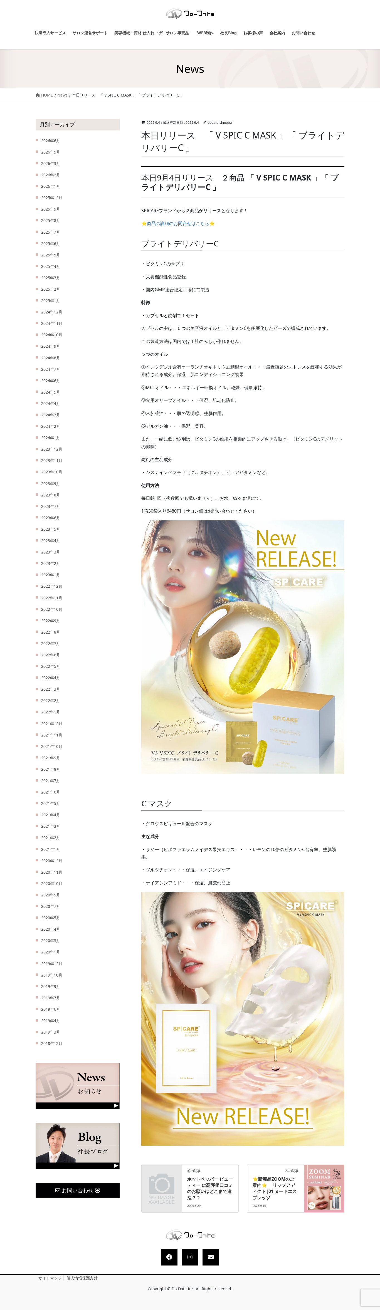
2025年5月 (50, 255)
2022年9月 (50, 620)
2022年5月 (50, 666)
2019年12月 (51, 963)
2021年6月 (50, 792)
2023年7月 (50, 506)
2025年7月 (50, 232)
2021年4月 (50, 814)
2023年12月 (51, 449)
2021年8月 (50, 769)
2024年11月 (51, 323)
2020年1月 (50, 952)
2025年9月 (50, 209)
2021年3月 (50, 826)
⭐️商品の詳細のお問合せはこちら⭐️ (178, 223)
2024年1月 (50, 437)
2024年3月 (50, 414)
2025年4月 (50, 266)
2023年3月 (50, 552)
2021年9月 (50, 757)
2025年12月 (51, 197)
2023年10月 (51, 471)
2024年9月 (50, 346)
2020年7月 (50, 906)
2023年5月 (50, 529)
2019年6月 (50, 1009)
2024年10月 (51, 334)
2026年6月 (50, 140)
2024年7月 (50, 369)
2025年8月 (50, 220)
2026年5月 (50, 152)
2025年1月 (50, 300)
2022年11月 (51, 597)
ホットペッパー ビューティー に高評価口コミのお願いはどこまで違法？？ (210, 1188)
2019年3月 (50, 1032)
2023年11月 (51, 460)
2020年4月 (50, 929)
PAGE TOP (370, 1266)
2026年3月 (50, 163)
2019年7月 (50, 997)
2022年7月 (50, 643)
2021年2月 (50, 837)
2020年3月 (50, 940)
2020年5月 (50, 917)
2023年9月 (50, 483)
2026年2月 (50, 174)
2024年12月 (51, 312)
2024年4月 (50, 403)
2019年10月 (51, 975)
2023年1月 (50, 574)
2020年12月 (51, 860)
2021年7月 (50, 780)
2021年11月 (51, 735)
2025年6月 (50, 243)
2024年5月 (50, 392)
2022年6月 (50, 655)
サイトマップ (50, 1278)
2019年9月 (50, 986)
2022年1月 (50, 712)
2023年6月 (50, 517)
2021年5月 (50, 803)
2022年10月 (51, 609)
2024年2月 (50, 426)
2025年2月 (50, 289)
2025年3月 (50, 277)
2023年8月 (50, 495)
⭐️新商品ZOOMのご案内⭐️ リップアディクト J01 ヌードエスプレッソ (275, 1188)
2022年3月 (50, 689)
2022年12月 (51, 586)
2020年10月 (51, 883)
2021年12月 (51, 723)
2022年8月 (50, 632)
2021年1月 (50, 849)
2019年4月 (50, 1020)
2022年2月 (50, 700)
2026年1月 (50, 186)
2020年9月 (50, 895)
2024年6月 (50, 380)
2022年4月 (50, 677)
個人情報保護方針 (82, 1278)
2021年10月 (51, 746)
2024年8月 (50, 357)
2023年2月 (50, 563)
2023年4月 (50, 540)
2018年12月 (51, 1043)
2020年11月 (51, 872)
